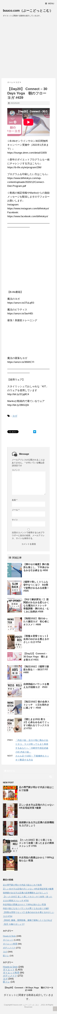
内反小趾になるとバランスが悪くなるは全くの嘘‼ (26, 908)
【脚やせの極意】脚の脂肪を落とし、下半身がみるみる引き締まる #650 (36, 567)
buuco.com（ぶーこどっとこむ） (28, 10)
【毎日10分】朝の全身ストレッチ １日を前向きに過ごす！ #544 (36, 704)
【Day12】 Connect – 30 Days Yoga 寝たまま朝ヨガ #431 (35, 656)
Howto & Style (9, 936)
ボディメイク (9, 948)
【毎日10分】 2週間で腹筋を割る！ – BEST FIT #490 (36, 669)
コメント (16, 470)
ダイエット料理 (10, 944)
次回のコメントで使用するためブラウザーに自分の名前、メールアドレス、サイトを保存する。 (28, 535)
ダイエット (8, 940)
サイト (15, 520)
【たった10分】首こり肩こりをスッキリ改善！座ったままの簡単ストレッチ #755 (36, 843)
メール (15, 510)
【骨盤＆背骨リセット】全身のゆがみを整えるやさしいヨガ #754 (36, 639)
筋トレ (6, 955)
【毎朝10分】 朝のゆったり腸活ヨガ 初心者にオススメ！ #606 (36, 621)
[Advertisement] (28, 48)
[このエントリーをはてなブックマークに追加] (34, 431)
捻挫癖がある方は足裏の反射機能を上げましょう (25, 893)
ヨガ (14, 416)
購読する (10, 771)
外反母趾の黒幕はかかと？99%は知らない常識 (24, 904)
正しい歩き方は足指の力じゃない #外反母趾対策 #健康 (28, 889)
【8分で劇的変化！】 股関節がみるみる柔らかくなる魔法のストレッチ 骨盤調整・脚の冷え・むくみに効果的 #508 (36, 605)
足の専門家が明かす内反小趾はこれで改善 (22, 885)
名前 (14, 500)
